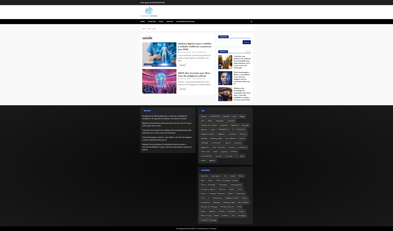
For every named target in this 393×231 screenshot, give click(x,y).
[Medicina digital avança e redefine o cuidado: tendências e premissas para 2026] (159, 54)
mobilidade (204, 143)
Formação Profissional (217, 193)
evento (213, 129)
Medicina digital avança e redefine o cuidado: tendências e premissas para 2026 (194, 46)
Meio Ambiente (243, 202)
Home (142, 21)
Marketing (216, 202)
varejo (242, 156)
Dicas (161, 21)
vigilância (212, 160)
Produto (241, 211)
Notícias (222, 211)
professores (242, 147)
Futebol (230, 193)
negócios (228, 143)
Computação (223, 185)
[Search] (251, 22)
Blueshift (226, 116)
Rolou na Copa (206, 215)
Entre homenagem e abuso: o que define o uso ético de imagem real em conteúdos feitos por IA (242, 78)
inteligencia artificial (207, 134)
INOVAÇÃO (241, 129)
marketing (204, 138)
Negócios (212, 211)
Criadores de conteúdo (209, 125)
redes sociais (205, 151)
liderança (243, 134)
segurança (224, 151)
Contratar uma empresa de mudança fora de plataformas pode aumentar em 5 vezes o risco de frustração (242, 62)
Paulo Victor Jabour (219, 147)
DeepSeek (224, 125)
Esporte (231, 189)
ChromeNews (201, 228)
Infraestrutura (217, 198)
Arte (225, 176)
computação (219, 121)
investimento (232, 134)
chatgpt (241, 116)
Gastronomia (240, 193)
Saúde (146, 64)
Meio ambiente (230, 138)
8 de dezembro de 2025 (200, 52)
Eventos (169, 21)
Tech (233, 215)
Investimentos (205, 202)
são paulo (218, 156)
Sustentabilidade (206, 156)
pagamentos (205, 147)
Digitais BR (234, 125)
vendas (203, 160)
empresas (204, 129)
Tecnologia (153, 64)
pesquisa (232, 147)
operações (238, 143)
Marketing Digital (216, 138)
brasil (234, 116)
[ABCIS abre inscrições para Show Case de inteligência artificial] (159, 81)
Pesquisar (223, 37)
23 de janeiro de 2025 (199, 79)
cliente (210, 121)
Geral (203, 198)
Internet (244, 198)
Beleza (241, 176)
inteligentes (221, 134)
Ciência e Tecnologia (208, 185)
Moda (239, 207)
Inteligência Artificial (185, 21)
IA (233, 129)
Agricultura (204, 176)
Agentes (204, 116)
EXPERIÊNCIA (224, 129)
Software (234, 151)
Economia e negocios (208, 189)
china (202, 121)
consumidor (231, 121)
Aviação (232, 176)
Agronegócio (215, 176)
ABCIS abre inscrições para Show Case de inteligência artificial (194, 74)
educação (245, 125)
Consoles (152, 21)
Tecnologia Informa (185, 52)
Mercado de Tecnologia (209, 207)
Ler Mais (182, 65)
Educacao (222, 189)
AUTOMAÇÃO (215, 116)
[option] (234, 63)
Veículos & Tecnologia (208, 220)
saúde (215, 151)
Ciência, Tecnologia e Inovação (227, 180)
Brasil (202, 180)
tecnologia (228, 156)
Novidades (232, 211)
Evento (240, 189)
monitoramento (216, 143)
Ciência (210, 180)
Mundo (203, 211)
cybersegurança (236, 185)
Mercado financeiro (227, 207)
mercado (242, 138)
